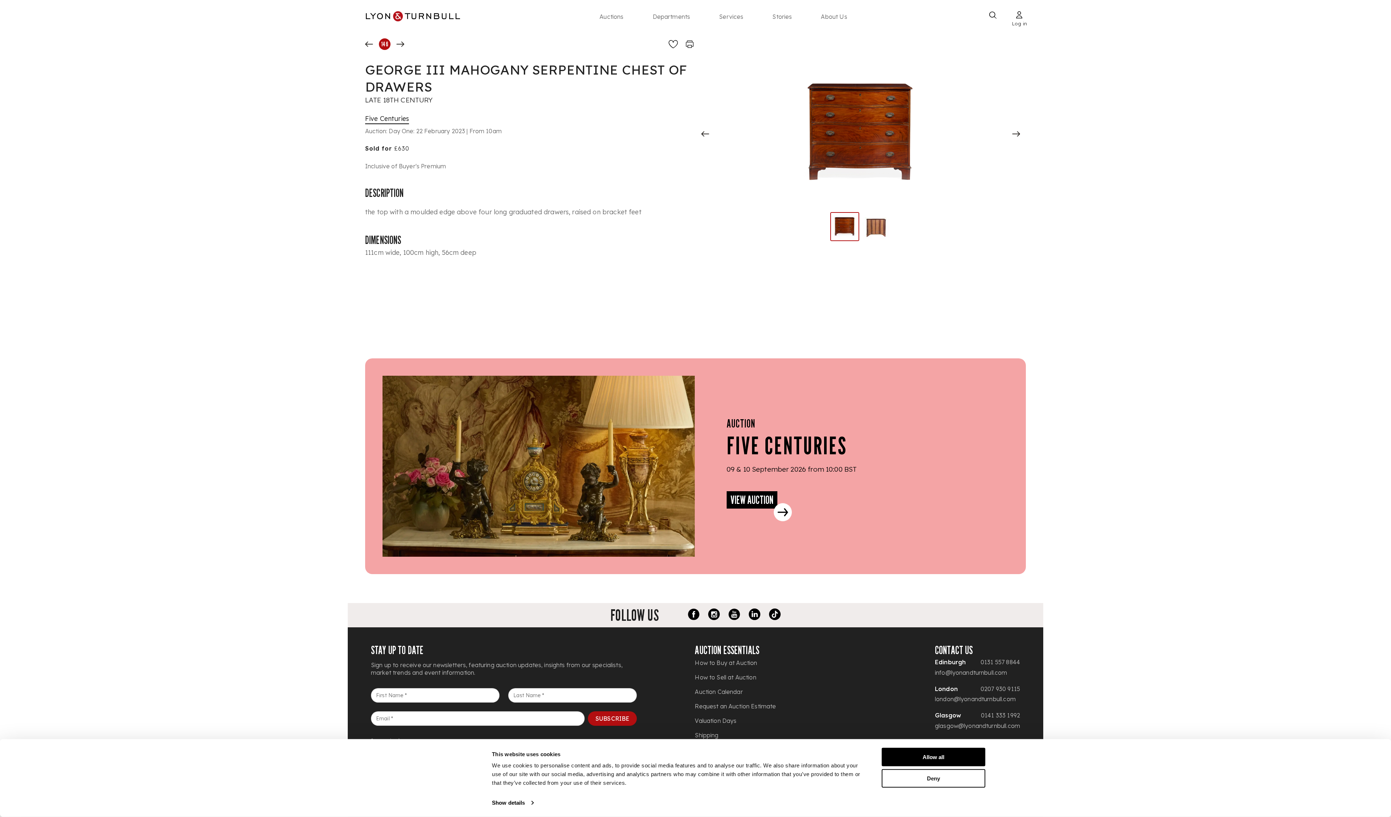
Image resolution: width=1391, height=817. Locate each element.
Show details (508, 803)
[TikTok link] (775, 615)
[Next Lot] (400, 44)
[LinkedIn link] (754, 615)
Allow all (933, 757)
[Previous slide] (705, 134)
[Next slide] (1016, 134)
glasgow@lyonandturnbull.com (977, 725)
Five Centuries (387, 118)
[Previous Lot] (369, 44)
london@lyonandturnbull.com (975, 699)
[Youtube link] (734, 615)
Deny (933, 778)
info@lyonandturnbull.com (971, 672)
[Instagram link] (714, 615)
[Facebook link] (693, 615)
